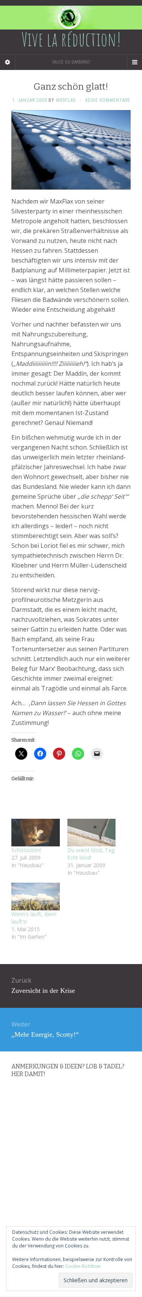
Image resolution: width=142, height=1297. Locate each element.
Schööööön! (26, 850)
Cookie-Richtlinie (83, 1266)
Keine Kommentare (107, 100)
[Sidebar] (7, 62)
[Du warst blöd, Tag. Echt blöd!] (91, 832)
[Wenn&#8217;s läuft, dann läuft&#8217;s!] (35, 896)
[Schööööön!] (35, 832)
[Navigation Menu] (134, 62)
